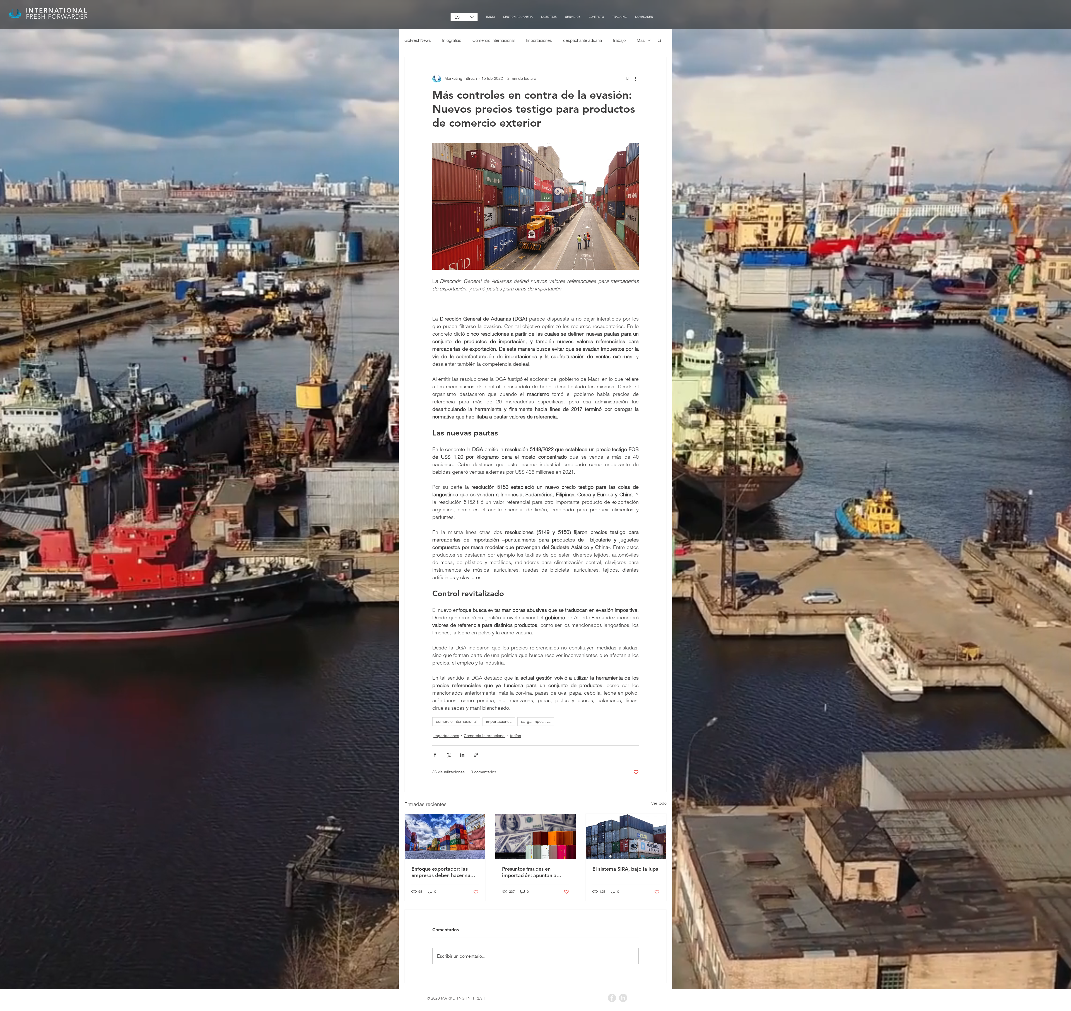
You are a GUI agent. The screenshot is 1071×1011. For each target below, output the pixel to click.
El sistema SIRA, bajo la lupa (625, 869)
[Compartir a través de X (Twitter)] (448, 754)
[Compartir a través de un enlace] (476, 754)
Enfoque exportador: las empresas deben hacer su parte (440, 872)
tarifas (515, 735)
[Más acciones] (635, 78)
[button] (659, 40)
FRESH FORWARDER (57, 16)
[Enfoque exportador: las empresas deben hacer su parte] (445, 836)
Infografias (451, 40)
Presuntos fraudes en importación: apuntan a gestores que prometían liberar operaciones (530, 872)
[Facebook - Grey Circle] (612, 998)
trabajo (619, 40)
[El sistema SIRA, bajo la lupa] (626, 836)
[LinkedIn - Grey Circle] (623, 998)
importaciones (499, 721)
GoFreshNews (417, 40)
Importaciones (539, 40)
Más (641, 40)
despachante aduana (582, 40)
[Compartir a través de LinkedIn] (462, 754)
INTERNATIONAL (57, 10)
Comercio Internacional (493, 40)
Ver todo (659, 803)
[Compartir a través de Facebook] (435, 754)
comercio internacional (456, 721)
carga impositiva (536, 721)
